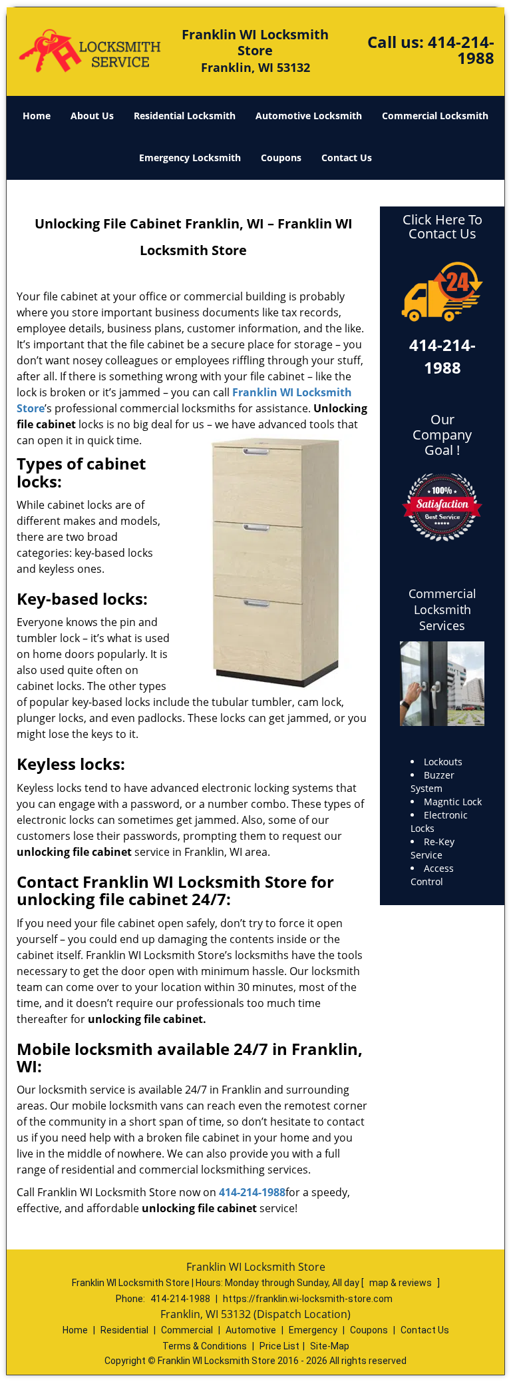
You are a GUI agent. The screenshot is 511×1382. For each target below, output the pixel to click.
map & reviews (401, 1282)
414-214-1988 (461, 50)
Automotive (251, 1330)
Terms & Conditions (204, 1346)
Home (37, 115)
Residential (124, 1330)
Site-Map (329, 1346)
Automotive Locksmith (309, 115)
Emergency (313, 1330)
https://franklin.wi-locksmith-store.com (308, 1298)
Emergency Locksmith (190, 157)
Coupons (281, 157)
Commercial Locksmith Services (442, 609)
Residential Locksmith (185, 115)
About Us (92, 115)
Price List (279, 1346)
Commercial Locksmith (435, 115)
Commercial (187, 1330)
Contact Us (346, 157)
